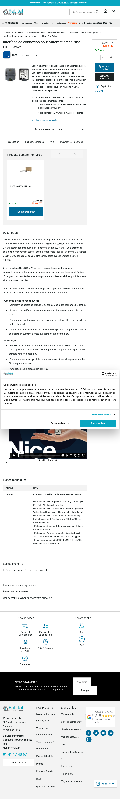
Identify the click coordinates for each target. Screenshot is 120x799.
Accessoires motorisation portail (84, 32)
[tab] (47, 708)
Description (13, 142)
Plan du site (67, 773)
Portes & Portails (44, 771)
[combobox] (84, 12)
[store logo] (13, 12)
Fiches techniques (34, 142)
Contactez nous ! (84, 3)
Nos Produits (11, 23)
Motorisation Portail (57, 32)
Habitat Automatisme (13, 32)
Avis (52, 142)
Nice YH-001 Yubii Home (20, 186)
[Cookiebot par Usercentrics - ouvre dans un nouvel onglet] (104, 374)
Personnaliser (58, 423)
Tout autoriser (98, 423)
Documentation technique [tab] (48, 129)
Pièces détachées (45, 756)
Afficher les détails (101, 414)
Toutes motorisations (35, 32)
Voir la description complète (44, 120)
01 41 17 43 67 (109, 783)
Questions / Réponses (71, 142)
